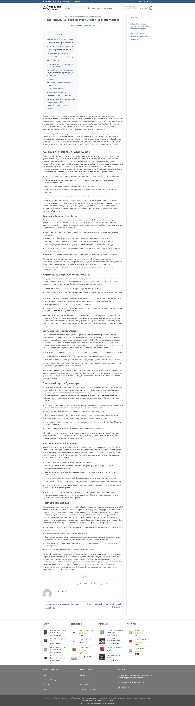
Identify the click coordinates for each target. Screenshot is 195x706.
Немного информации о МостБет (59, 92)
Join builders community (88, 689)
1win (131, 23)
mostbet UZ (112, 584)
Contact (45, 689)
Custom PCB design (50, 680)
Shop (94, 8)
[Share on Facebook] (81, 576)
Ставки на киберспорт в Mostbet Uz (60, 43)
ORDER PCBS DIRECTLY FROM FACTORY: (55, 1)
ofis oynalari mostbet (100, 222)
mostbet (106, 584)
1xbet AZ (140, 26)
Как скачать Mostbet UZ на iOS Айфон (60, 39)
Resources (46, 684)
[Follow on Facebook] (147, 1)
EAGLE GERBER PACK (75, 1)
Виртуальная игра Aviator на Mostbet (60, 46)
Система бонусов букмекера (57, 53)
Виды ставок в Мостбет (55, 89)
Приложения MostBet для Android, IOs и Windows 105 (83, 16)
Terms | (83, 703)
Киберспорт (51, 79)
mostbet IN (142, 30)
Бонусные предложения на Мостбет (60, 50)
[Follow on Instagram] (149, 1)
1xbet (143, 23)
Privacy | (88, 703)
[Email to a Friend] (85, 576)
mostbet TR (133, 33)
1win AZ (137, 23)
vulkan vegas (134, 36)
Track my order (85, 680)
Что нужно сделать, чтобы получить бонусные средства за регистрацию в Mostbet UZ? (60, 72)
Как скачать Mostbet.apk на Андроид (60, 57)
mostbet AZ (133, 30)
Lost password (85, 684)
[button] (130, 8)
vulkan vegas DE (144, 36)
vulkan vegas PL (135, 39)
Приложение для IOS (54, 60)
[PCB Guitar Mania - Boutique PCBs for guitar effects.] (52, 8)
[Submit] (88, 8)
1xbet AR (133, 26)
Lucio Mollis (93, 25)
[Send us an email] (151, 1)
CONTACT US (141, 1)
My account (84, 675)
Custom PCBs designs (104, 8)
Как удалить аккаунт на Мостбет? (58, 96)
